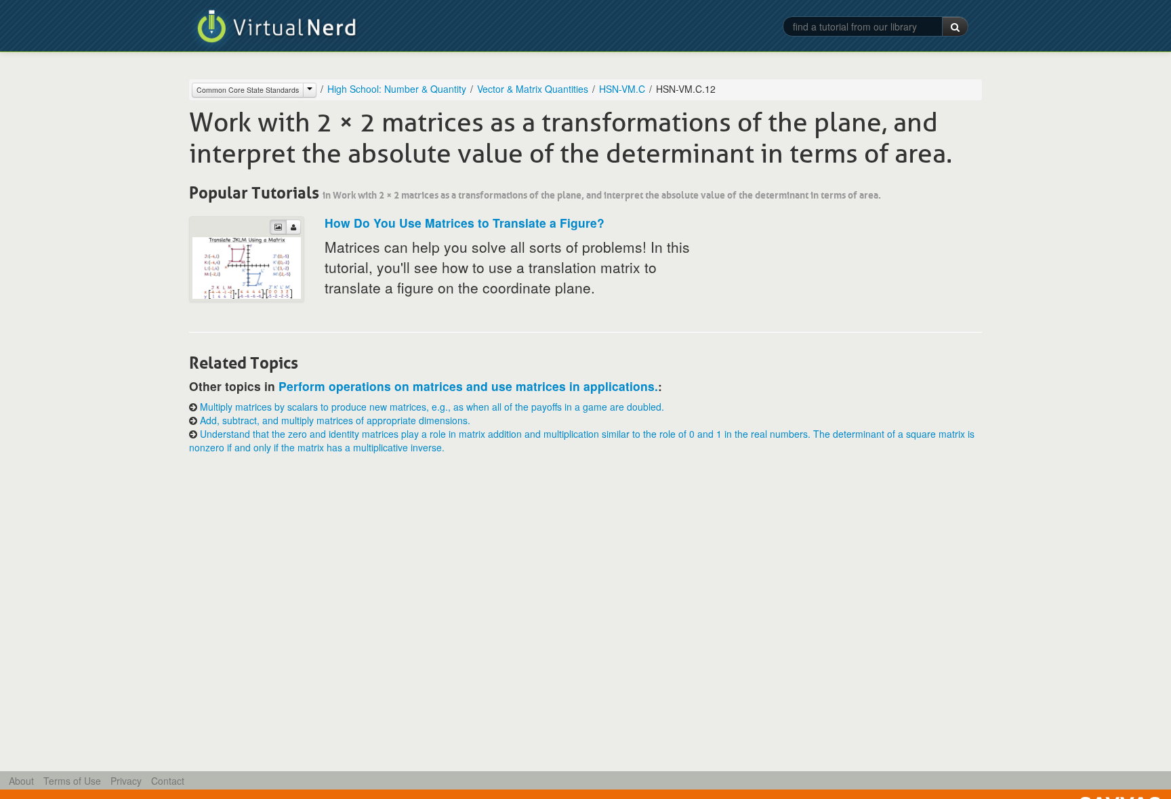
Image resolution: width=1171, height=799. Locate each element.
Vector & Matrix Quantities (532, 89)
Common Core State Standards (248, 90)
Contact (167, 780)
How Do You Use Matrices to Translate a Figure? (464, 222)
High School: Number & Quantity (396, 89)
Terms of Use (72, 780)
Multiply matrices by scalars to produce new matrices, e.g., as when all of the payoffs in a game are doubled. (432, 406)
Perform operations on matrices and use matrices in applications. (468, 385)
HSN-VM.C (622, 89)
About (21, 780)
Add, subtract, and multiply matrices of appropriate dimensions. (335, 420)
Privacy (126, 780)
